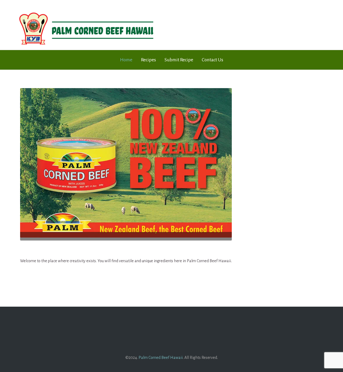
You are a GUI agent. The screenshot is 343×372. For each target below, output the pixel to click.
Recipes (148, 59)
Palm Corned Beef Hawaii (161, 357)
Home (126, 59)
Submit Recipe (179, 59)
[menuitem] (126, 60)
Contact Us (212, 59)
